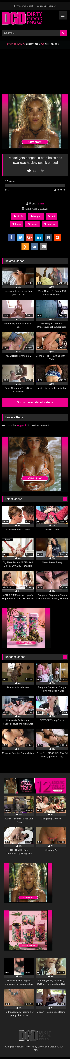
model (34, 224)
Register (51, 6)
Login (40, 6)
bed (53, 216)
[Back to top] (59, 1049)
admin (40, 203)
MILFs (20, 216)
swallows (51, 224)
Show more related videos (35, 402)
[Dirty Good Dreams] (29, 19)
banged (37, 216)
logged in (22, 425)
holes (18, 224)
